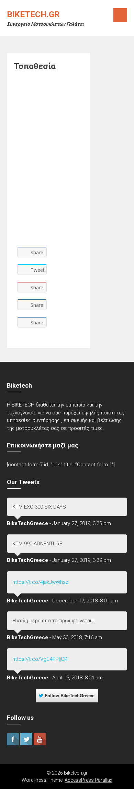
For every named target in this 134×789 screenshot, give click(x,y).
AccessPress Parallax (88, 780)
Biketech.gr (33, 14)
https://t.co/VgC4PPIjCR (39, 659)
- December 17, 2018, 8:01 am (83, 601)
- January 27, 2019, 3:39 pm (80, 523)
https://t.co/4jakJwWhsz (40, 582)
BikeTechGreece (27, 523)
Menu (120, 15)
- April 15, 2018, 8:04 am (76, 678)
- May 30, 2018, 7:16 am (75, 637)
